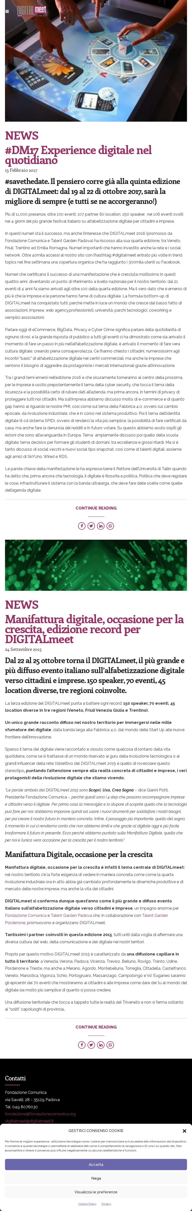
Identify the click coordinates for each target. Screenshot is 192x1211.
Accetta (96, 1164)
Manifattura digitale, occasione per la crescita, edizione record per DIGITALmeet (94, 628)
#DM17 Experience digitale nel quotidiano (78, 154)
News (21, 134)
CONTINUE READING (96, 508)
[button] (184, 1130)
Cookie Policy (87, 1204)
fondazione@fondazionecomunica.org (40, 1114)
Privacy (106, 1204)
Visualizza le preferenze (96, 1192)
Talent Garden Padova (71, 915)
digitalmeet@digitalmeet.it (29, 1121)
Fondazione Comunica (25, 915)
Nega (96, 1178)
